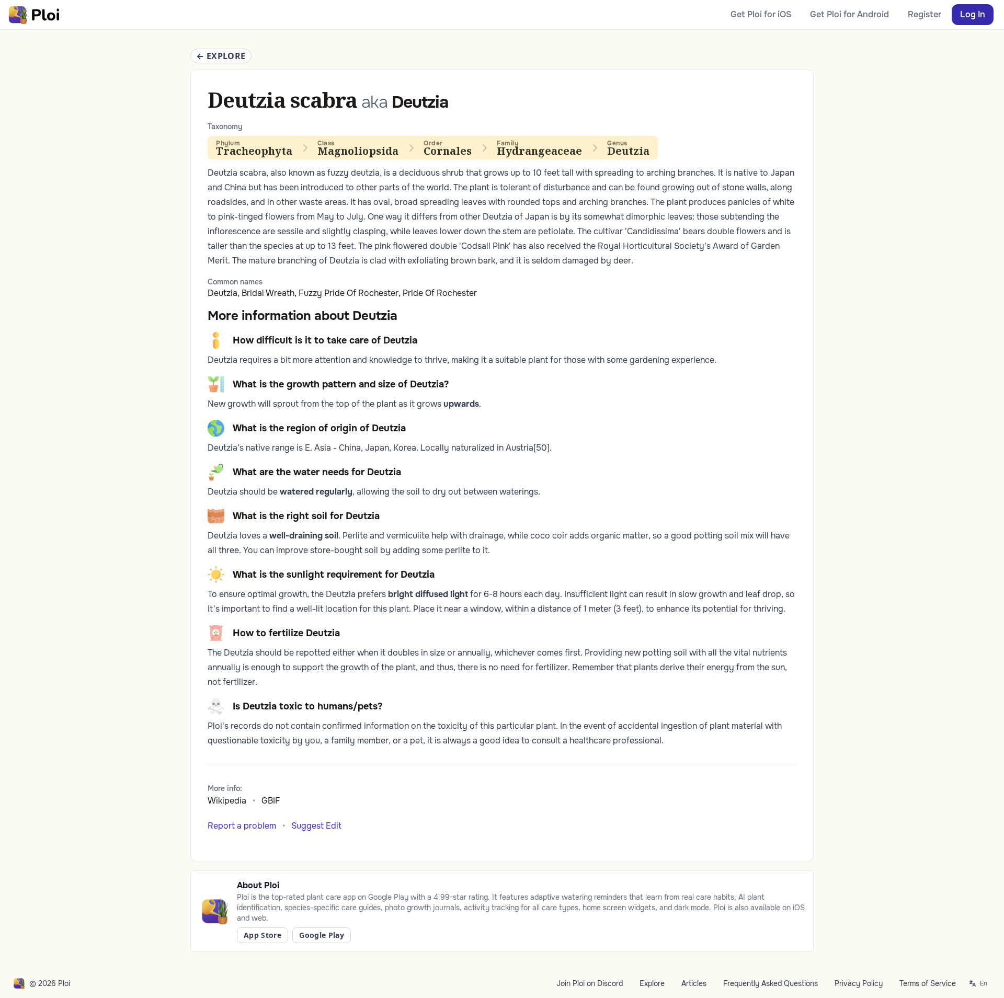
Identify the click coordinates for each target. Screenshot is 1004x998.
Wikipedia (227, 800)
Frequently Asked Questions (770, 983)
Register (924, 14)
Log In (972, 14)
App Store (262, 935)
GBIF (270, 800)
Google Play (321, 935)
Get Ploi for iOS (761, 14)
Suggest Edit (316, 825)
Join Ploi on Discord (589, 983)
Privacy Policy (859, 983)
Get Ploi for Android (849, 14)
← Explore (221, 56)
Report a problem (242, 825)
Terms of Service (927, 983)
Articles (693, 983)
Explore (652, 983)
